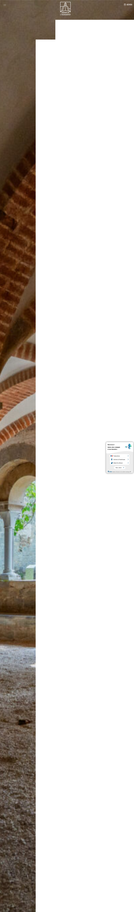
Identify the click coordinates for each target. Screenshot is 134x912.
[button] (63, 906)
